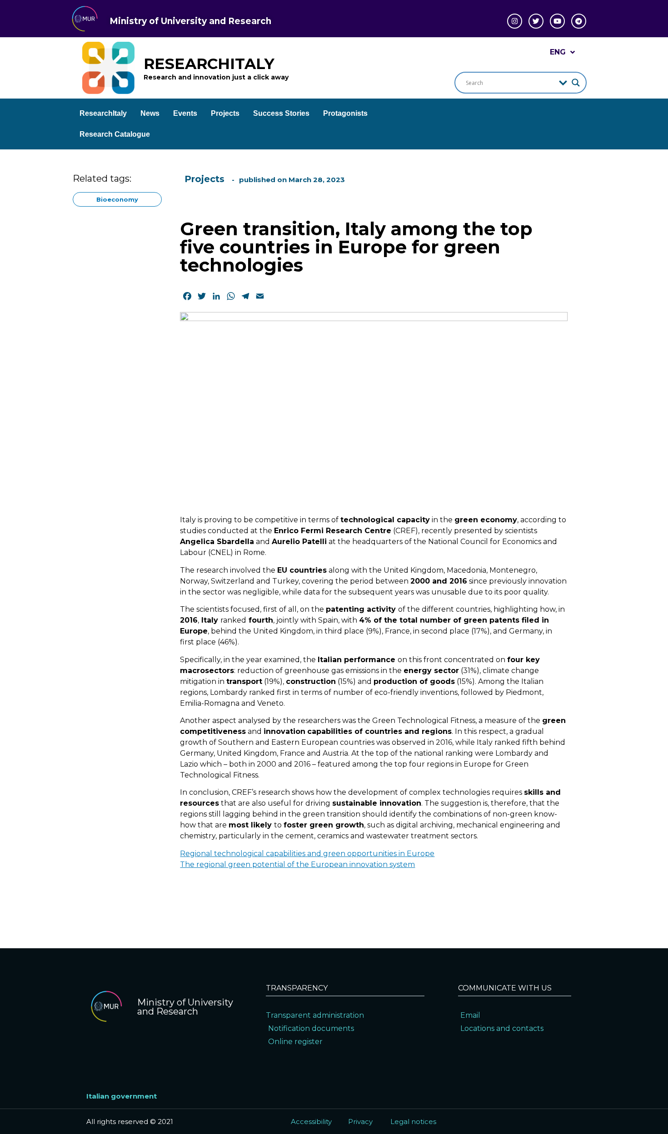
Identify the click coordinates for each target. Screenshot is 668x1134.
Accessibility (311, 1121)
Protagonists (345, 113)
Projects (225, 113)
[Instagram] (514, 21)
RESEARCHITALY (209, 63)
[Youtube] (557, 21)
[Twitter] (535, 21)
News (150, 113)
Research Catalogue (115, 134)
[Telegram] (578, 21)
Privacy (360, 1121)
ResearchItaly (103, 113)
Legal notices (413, 1121)
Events (185, 113)
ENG (558, 52)
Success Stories (281, 113)
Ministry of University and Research (190, 21)
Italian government (121, 1096)
